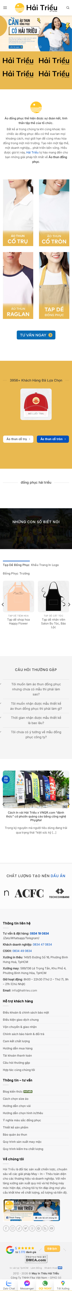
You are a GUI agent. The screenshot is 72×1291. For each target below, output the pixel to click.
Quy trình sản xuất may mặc (22, 1142)
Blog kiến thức (13, 1091)
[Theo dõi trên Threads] (32, 1228)
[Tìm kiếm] (67, 7)
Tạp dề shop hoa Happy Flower (18, 621)
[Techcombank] (36, 893)
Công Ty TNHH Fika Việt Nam (29, 1277)
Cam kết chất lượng (16, 1041)
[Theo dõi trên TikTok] (19, 1228)
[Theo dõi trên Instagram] (13, 1228)
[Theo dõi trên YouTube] (52, 1228)
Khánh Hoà (51, 1268)
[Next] (69, 612)
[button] (5, 7)
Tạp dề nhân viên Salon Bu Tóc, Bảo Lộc (53, 623)
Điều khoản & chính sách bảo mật (26, 1012)
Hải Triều (9, 1169)
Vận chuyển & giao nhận (20, 1027)
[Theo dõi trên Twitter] (26, 1228)
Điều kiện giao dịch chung (21, 1019)
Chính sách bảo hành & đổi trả (23, 1034)
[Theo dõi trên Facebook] (6, 1228)
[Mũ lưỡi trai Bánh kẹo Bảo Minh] (36, 404)
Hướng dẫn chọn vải (17, 1106)
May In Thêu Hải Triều (45, 1273)
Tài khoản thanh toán (17, 1055)
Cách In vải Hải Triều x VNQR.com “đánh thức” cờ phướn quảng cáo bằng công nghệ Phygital (36, 816)
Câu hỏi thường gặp (16, 1062)
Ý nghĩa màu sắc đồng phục (22, 1120)
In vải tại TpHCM (19, 1268)
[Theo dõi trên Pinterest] (39, 1228)
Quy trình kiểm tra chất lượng (23, 1149)
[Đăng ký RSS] (45, 1228)
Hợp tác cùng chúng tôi (19, 1070)
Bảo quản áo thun (15, 1134)
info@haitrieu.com (24, 990)
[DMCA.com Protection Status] (36, 1258)
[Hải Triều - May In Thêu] (36, 8)
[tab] (16, 565)
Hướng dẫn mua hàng (17, 1048)
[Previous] (3, 612)
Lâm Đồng (36, 1268)
